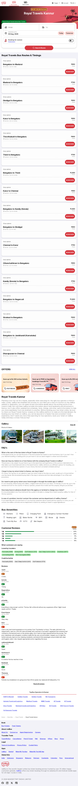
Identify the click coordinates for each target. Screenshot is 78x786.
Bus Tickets (6, 726)
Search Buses (40, 48)
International (69, 758)
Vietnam (36, 758)
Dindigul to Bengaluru (12, 100)
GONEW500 (40, 388)
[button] (21, 27)
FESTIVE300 (11, 388)
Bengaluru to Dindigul (12, 227)
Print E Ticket (28, 739)
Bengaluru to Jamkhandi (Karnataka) (19, 335)
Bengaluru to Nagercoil (13, 299)
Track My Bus (6, 739)
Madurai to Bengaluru (12, 82)
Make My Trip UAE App (37, 751)
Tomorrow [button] (69, 33)
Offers (50, 739)
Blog (56, 739)
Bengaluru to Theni (11, 173)
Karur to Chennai (10, 191)
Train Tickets (16, 726)
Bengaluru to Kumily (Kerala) (16, 209)
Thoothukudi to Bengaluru (15, 137)
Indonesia (10, 758)
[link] (16, 382)
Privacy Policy (21, 745)
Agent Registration (26, 732)
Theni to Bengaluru (11, 155)
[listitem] (5, 376)
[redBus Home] (4, 3)
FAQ (36, 739)
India (3, 758)
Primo (62, 739)
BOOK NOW (70, 71)
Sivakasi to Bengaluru (12, 317)
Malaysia (28, 758)
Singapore (19, 758)
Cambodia (44, 758)
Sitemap (43, 739)
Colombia (54, 758)
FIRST (67, 388)
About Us (5, 732)
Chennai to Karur (10, 245)
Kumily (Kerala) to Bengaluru (16, 281)
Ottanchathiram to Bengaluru (16, 263)
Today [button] (61, 33)
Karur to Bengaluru (11, 118)
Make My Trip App (21, 751)
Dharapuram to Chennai (13, 353)
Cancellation (17, 739)
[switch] (71, 40)
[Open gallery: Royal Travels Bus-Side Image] (55, 436)
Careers (38, 732)
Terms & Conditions (8, 745)
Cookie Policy (33, 745)
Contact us (14, 732)
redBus (4, 751)
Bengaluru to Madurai (12, 64)
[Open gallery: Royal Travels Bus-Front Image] (12, 436)
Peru (60, 758)
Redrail (11, 751)
